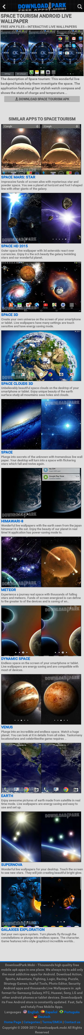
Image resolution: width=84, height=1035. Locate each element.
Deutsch (44, 1017)
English (33, 1012)
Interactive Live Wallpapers (52, 27)
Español (51, 1012)
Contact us (72, 1022)
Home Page (12, 1022)
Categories (32, 1022)
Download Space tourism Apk (43, 99)
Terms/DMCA (52, 1022)
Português (72, 1012)
